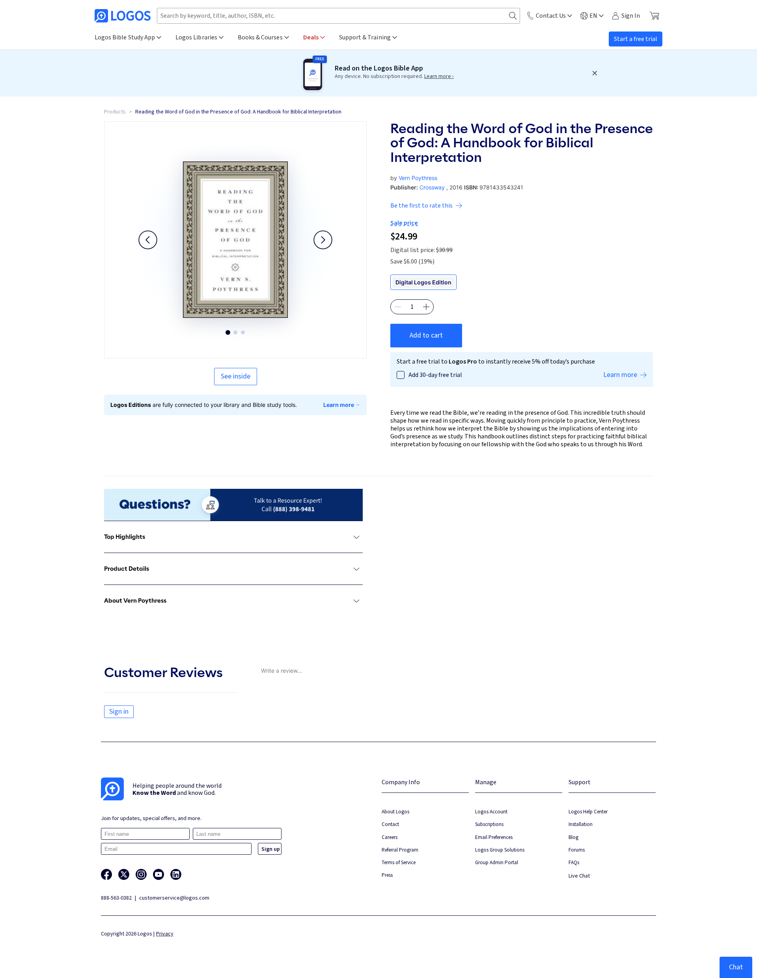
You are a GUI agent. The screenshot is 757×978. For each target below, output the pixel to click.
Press (387, 875)
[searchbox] (338, 16)
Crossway (432, 187)
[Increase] (426, 307)
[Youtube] (158, 874)
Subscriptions (489, 824)
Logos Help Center (588, 811)
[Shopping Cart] (654, 16)
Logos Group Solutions (499, 849)
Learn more (338, 404)
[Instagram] (141, 874)
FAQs (574, 862)
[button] (147, 239)
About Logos (395, 811)
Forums (577, 849)
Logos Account (491, 811)
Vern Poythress (418, 177)
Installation (581, 824)
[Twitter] (123, 874)
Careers (389, 837)
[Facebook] (106, 874)
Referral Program (400, 849)
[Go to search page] (513, 16)
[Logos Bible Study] (123, 16)
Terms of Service (399, 862)
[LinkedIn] (175, 874)
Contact (390, 824)
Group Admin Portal (496, 862)
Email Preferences (494, 837)
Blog (573, 837)
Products (115, 112)
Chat (736, 967)
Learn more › (439, 76)
